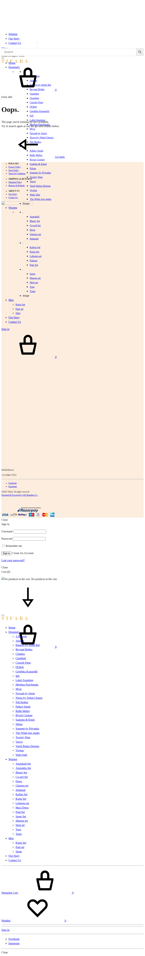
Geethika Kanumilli (39, 111)
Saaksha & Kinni (38, 164)
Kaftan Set (35, 247)
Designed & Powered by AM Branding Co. (19, 495)
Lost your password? (13, 560)
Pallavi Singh (23, 706)
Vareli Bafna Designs (40, 186)
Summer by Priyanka (40, 172)
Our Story (14, 38)
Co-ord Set (35, 225)
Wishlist (12, 34)
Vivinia (33, 190)
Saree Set (21, 816)
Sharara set (35, 278)
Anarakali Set (23, 763)
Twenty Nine (36, 177)
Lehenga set (36, 256)
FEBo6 (33, 107)
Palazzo (33, 260)
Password (6, 538)
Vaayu (33, 181)
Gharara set (35, 234)
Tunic (19, 833)
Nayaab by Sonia (25, 693)
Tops (18, 829)
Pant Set (34, 265)
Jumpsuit (34, 238)
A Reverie (21, 636)
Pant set (20, 847)
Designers (14, 632)
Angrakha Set (23, 768)
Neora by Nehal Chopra (29, 697)
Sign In (5, 929)
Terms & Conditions (16, 173)
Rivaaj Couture (37, 159)
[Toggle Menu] (2, 58)
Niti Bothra (22, 702)
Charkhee (34, 93)
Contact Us (14, 42)
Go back (59, 156)
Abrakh (20, 640)
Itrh (31, 115)
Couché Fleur (36, 102)
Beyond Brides (24, 649)
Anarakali (34, 216)
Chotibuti (34, 98)
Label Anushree (24, 680)
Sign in (6, 553)
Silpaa (33, 168)
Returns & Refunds (16, 185)
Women (12, 759)
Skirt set (34, 282)
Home (11, 627)
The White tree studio (40, 199)
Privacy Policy (14, 167)
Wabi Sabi (35, 194)
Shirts (19, 851)
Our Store (12, 194)
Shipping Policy (15, 182)
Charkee (20, 653)
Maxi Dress (22, 807)
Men (11, 838)
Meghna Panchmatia (27, 684)
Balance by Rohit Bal (28, 645)
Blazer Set (35, 221)
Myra (32, 129)
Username (7, 531)
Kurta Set (34, 251)
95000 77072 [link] (10, 475)
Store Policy (13, 170)
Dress (19, 781)
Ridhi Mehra (23, 711)
